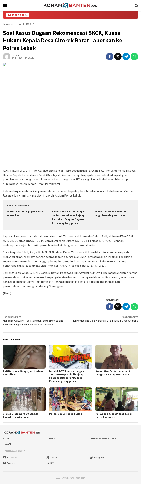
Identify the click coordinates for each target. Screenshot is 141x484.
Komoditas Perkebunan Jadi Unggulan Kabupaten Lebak (112, 372)
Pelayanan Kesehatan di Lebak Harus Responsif (113, 415)
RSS (52, 463)
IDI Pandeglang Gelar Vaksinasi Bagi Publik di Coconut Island (105, 318)
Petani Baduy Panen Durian (65, 413)
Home (6, 438)
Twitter (53, 457)
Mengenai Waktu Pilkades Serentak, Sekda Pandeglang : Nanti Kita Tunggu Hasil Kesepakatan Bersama (33, 320)
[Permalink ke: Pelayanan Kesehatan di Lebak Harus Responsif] (116, 399)
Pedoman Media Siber (103, 438)
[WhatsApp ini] (134, 56)
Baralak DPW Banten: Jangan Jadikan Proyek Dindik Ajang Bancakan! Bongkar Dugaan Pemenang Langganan (66, 376)
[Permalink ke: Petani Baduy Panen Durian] (70, 399)
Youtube (11, 463)
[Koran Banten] (70, 5)
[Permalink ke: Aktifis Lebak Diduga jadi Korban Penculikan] (24, 357)
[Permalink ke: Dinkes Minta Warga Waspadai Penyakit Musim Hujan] (24, 399)
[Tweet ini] (118, 56)
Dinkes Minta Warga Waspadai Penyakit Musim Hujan (21, 415)
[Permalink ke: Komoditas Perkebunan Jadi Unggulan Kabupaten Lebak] (116, 357)
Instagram (99, 457)
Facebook (12, 457)
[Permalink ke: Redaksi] (6, 56)
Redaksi (7, 444)
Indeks (51, 438)
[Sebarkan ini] (109, 56)
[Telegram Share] (126, 56)
